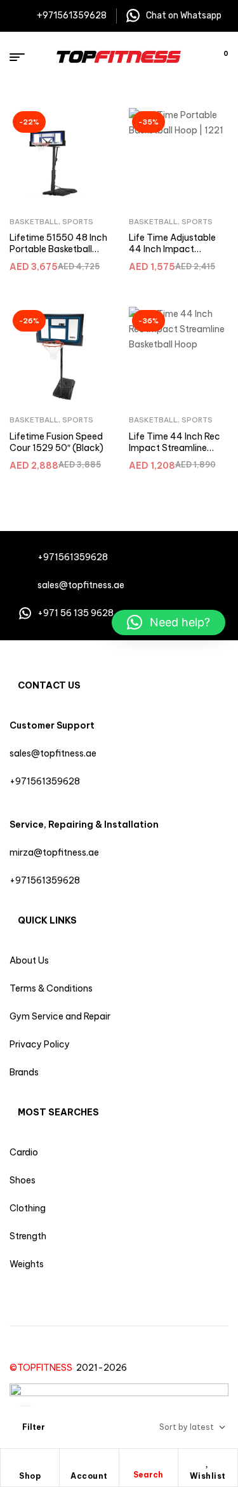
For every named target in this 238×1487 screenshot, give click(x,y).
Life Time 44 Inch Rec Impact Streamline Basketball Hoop (174, 447)
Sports (77, 221)
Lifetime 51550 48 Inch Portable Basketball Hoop (58, 249)
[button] (168, 622)
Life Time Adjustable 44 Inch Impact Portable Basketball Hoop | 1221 (172, 254)
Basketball (34, 221)
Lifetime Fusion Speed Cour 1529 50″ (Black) (56, 442)
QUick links (47, 920)
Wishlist (208, 1476)
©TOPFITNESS (43, 1367)
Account (89, 1476)
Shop (30, 1476)
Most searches (58, 1112)
